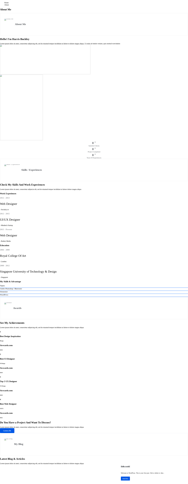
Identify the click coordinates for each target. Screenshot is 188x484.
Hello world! (125, 466)
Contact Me (7, 430)
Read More (125, 478)
